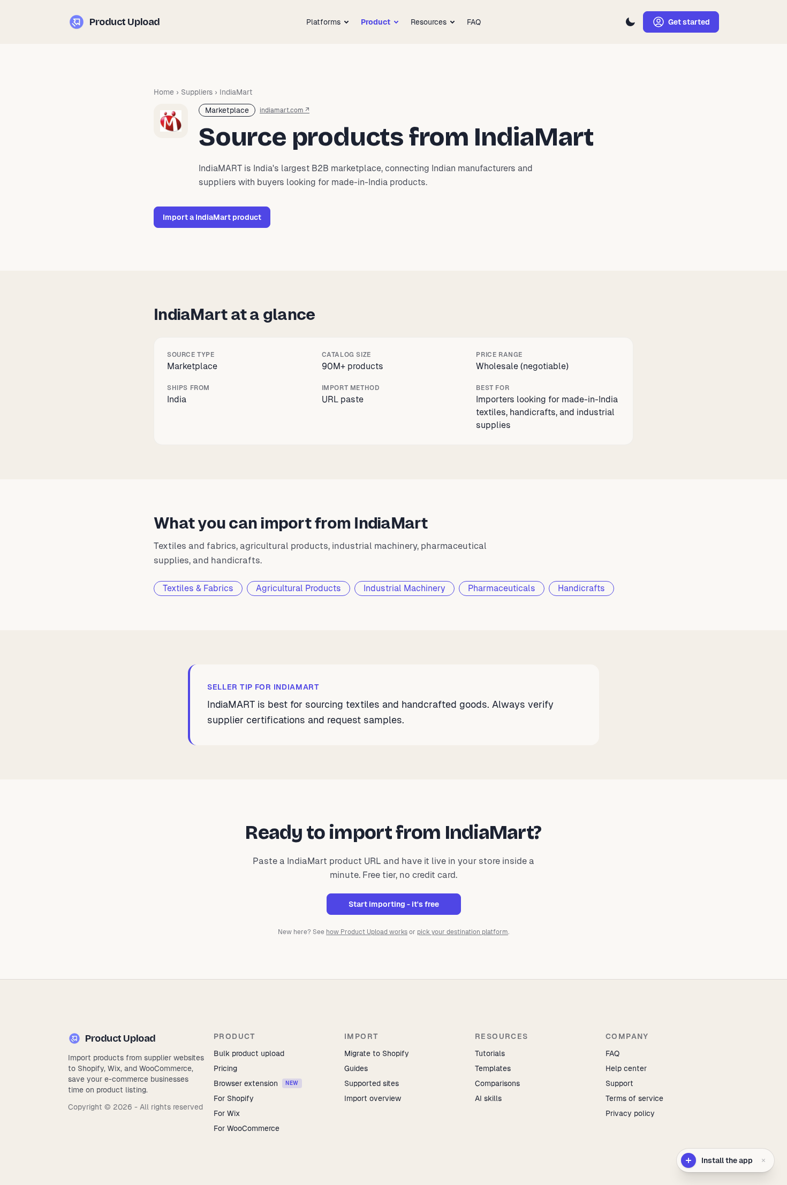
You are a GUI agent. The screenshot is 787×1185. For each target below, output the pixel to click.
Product (375, 22)
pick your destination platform (462, 932)
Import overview (372, 1098)
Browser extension (256, 1083)
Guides (356, 1068)
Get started (689, 22)
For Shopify (234, 1098)
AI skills (488, 1098)
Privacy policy (630, 1113)
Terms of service (634, 1098)
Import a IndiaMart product (212, 217)
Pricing (225, 1068)
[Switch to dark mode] (630, 21)
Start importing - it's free (394, 904)
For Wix (227, 1113)
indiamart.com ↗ (284, 110)
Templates (493, 1068)
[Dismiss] (763, 1160)
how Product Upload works (366, 932)
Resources (429, 22)
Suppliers (197, 92)
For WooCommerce (246, 1128)
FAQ (474, 22)
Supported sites (371, 1083)
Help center (626, 1068)
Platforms (323, 22)
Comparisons (497, 1083)
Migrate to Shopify (376, 1053)
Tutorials (490, 1053)
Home (164, 92)
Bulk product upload (249, 1053)
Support (619, 1083)
